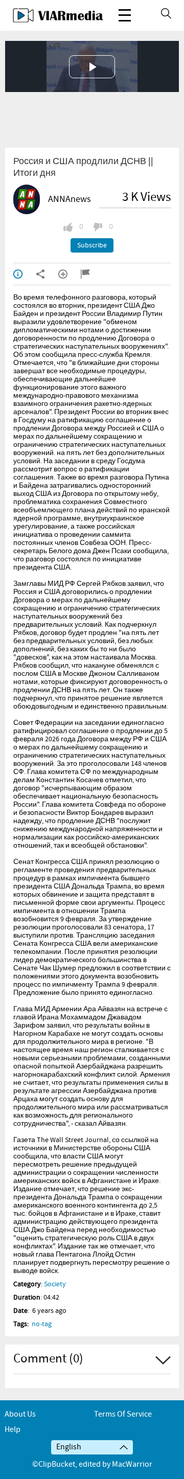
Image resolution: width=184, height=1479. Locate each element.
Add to (69, 274)
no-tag (42, 1324)
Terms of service (123, 1414)
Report (92, 274)
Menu (124, 15)
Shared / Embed (47, 274)
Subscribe (92, 245)
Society (55, 1284)
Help (12, 1429)
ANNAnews (69, 199)
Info (24, 274)
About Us (20, 1414)
